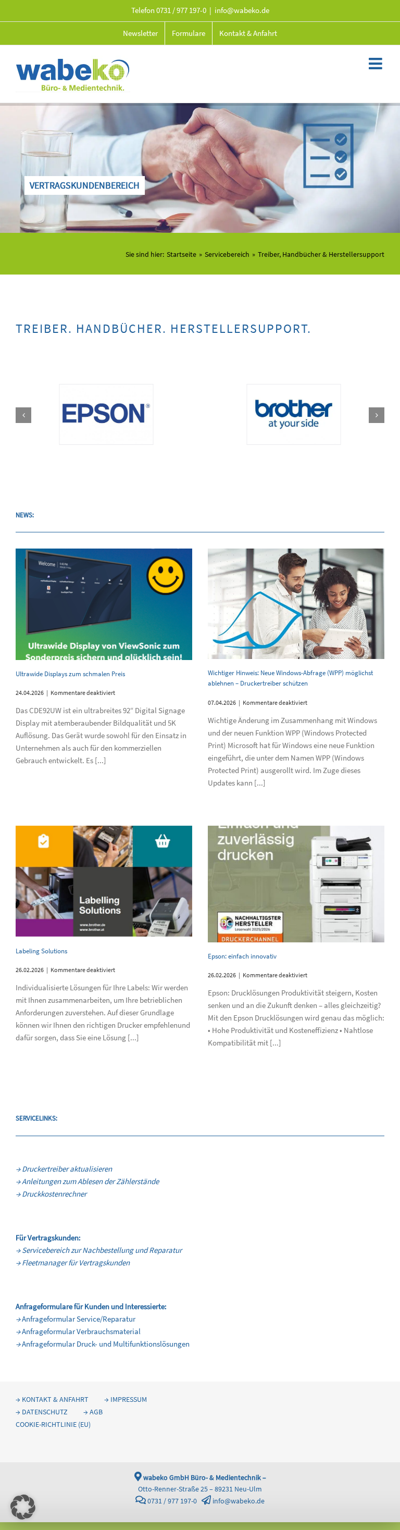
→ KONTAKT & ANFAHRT (52, 1399)
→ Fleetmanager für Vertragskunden (73, 1262)
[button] (23, 415)
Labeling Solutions (41, 951)
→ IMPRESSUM (125, 1399)
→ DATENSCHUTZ (42, 1411)
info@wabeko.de (242, 10)
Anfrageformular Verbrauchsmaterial (78, 1331)
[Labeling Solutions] (104, 881)
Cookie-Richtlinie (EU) (53, 1424)
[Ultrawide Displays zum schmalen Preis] (104, 604)
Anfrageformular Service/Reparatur (75, 1319)
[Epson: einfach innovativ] (296, 884)
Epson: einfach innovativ (242, 956)
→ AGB (93, 1411)
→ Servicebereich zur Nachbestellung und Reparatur (99, 1250)
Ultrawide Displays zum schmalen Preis (70, 673)
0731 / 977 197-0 (181, 10)
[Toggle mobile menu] (376, 63)
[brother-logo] (294, 389)
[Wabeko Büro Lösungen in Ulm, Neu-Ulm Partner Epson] (106, 389)
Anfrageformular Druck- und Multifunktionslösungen (103, 1344)
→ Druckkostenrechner (51, 1194)
